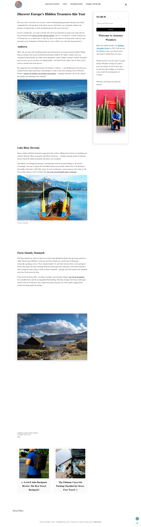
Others (18, 437)
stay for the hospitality (76, 277)
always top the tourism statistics (43, 35)
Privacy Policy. (18, 510)
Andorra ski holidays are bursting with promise (39, 73)
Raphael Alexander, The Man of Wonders (28, 433)
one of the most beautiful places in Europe (61, 172)
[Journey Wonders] (18, 4)
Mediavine (97, 522)
